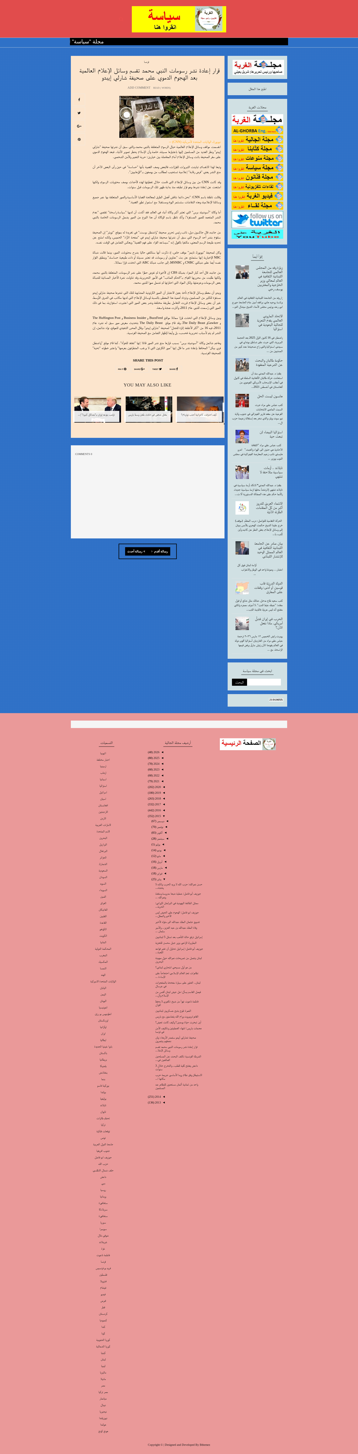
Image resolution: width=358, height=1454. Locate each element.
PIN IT (121, 369)
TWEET (155, 369)
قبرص (103, 1300)
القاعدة (103, 922)
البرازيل (103, 844)
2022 (156, 775)
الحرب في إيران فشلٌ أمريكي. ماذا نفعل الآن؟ (269, 623)
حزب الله (103, 1163)
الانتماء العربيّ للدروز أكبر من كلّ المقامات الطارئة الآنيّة (269, 507)
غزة (103, 1248)
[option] (198, 412)
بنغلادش (103, 1072)
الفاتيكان (103, 909)
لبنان (103, 1359)
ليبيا (103, 1365)
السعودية (103, 870)
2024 (156, 763)
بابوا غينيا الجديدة (103, 1046)
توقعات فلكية (103, 1131)
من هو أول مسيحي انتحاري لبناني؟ (173, 967)
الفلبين (103, 916)
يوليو (157, 844)
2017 (157, 804)
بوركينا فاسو (103, 1085)
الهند (103, 974)
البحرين (103, 837)
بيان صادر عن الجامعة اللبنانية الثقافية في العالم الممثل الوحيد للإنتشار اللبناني (268, 549)
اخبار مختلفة (103, 759)
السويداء (103, 890)
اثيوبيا (103, 753)
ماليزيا (103, 1372)
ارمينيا (103, 766)
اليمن (103, 994)
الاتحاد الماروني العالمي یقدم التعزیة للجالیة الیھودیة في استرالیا (270, 322)
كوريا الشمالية (103, 1346)
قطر (103, 1307)
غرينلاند (103, 1242)
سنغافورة (103, 1215)
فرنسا (146, 61)
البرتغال (103, 850)
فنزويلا (103, 1281)
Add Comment (139, 87)
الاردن (103, 818)
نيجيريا (103, 1411)
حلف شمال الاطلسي (103, 1170)
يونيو (158, 850)
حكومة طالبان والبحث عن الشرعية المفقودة (269, 362)
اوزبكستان (103, 1020)
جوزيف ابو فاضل (103, 1157)
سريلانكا (103, 1209)
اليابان (103, 987)
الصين (103, 896)
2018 (157, 798)
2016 (157, 810)
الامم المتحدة (103, 831)
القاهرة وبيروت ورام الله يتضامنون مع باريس (176, 1016)
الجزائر (103, 857)
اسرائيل (103, 792)
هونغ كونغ (103, 1431)
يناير (158, 879)
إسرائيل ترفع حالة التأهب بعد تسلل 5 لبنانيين (178, 936)
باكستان (103, 1053)
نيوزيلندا (103, 1418)
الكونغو (103, 929)
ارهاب (103, 772)
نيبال (103, 1405)
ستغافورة (103, 1202)
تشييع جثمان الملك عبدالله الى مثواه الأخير (177, 921)
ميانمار (103, 1398)
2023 (156, 769)
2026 (156, 752)
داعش (103, 1176)
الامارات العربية (103, 824)
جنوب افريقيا (103, 1150)
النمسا (103, 968)
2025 (156, 757)
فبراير (159, 873)
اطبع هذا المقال (257, 89)
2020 (157, 787)
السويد (103, 883)
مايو (158, 855)
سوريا (103, 1222)
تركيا (103, 1124)
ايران (103, 1033)
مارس (159, 867)
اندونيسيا (103, 1007)
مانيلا (103, 1378)
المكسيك (103, 961)
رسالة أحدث (134, 551)
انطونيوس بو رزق (103, 1013)
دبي (103, 1183)
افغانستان (103, 805)
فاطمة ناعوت (103, 1255)
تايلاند (103, 1105)
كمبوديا (103, 1320)
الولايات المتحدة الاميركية (103, 981)
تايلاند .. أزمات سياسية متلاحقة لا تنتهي (271, 472)
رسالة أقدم (160, 551)
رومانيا (103, 1196)
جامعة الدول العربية (103, 1144)
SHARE (172, 369)
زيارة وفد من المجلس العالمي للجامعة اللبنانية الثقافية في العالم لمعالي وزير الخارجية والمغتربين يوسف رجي (269, 278)
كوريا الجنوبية (103, 1339)
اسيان (103, 798)
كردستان (103, 1313)
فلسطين (103, 1274)
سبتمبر (160, 838)
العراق (103, 903)
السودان (103, 877)
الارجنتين (103, 811)
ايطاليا (103, 1039)
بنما (103, 1079)
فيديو (103, 1294)
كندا (103, 1326)
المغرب (103, 955)
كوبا (103, 1333)
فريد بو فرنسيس (103, 1268)
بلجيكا (103, 1066)
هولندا (103, 1424)
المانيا (103, 942)
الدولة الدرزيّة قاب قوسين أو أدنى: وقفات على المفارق (268, 587)
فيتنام (103, 1287)
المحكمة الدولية (103, 948)
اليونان (103, 1000)
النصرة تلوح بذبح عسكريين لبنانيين (173, 1010)
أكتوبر (159, 832)
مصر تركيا (103, 1391)
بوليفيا (103, 1098)
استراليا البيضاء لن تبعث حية (271, 434)
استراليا (103, 785)
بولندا (103, 1092)
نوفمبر (159, 826)
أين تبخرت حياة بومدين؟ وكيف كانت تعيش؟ (178, 1022)
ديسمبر (160, 821)
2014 (157, 1096)
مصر (103, 1385)
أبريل (159, 861)
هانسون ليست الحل (270, 396)
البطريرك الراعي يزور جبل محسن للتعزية (176, 942)
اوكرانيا (103, 1026)
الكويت (103, 935)
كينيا (103, 1352)
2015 (157, 816)
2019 (157, 792)
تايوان (103, 1111)
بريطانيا (103, 1059)
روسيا (103, 1189)
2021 (156, 781)
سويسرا (103, 1229)
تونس (103, 1137)
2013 (157, 1102)
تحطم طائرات (103, 1118)
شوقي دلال (103, 1235)
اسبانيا (103, 779)
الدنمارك (103, 863)
